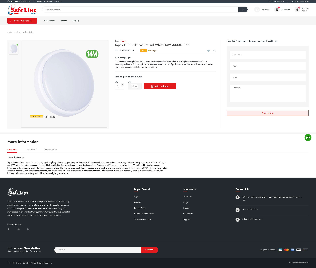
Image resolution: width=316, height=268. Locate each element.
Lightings (18, 32)
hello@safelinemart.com (49, 1)
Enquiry (75, 20)
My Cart (137, 202)
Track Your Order (278, 1)
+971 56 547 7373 (250, 209)
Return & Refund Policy (144, 213)
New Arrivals (49, 20)
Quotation (284, 9)
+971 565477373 (20, 1)
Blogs (185, 202)
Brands (64, 20)
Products (10, 32)
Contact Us (188, 213)
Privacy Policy (140, 208)
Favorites (265, 9)
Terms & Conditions (142, 219)
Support (186, 219)
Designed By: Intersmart (299, 262)
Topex (123, 41)
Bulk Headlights (28, 32)
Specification (51, 149)
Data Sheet (31, 149)
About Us (187, 196)
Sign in (136, 196)
